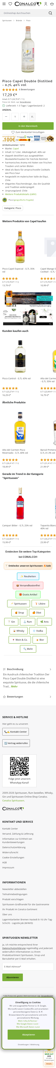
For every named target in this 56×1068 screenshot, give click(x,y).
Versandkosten (25, 102)
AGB (4, 862)
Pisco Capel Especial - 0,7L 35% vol (18, 270)
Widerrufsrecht (10, 852)
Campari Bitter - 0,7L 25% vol (17, 525)
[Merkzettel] (10, 4)
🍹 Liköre (40, 603)
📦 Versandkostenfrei (28, 585)
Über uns (7, 914)
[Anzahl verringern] (6, 116)
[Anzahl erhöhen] (24, 116)
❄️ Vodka (38, 630)
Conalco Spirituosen (13, 800)
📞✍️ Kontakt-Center (15, 731)
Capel (16, 148)
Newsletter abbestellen (14, 889)
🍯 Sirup (19, 612)
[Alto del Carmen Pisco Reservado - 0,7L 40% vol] (20, 427)
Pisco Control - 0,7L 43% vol (16, 378)
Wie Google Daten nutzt (27, 1023)
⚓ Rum (27, 621)
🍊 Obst (36, 612)
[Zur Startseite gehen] (28, 4)
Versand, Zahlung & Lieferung (17, 833)
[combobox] (22, 13)
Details (49, 1064)
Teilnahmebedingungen (14, 894)
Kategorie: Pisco (12, 208)
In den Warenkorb (28, 126)
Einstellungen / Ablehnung (28, 1044)
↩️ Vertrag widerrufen (16, 743)
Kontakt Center (10, 828)
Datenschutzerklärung (14, 847)
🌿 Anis (44, 621)
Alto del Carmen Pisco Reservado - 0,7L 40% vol (15, 451)
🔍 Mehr (28, 648)
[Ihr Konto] (46, 4)
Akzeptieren (28, 1034)
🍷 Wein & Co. (20, 639)
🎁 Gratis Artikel (28, 594)
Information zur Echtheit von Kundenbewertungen (17, 840)
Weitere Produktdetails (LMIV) (20, 194)
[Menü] (4, 4)
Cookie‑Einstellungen (13, 857)
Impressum (8, 867)
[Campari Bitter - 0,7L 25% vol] (20, 503)
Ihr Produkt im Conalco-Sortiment (19, 909)
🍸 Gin (11, 621)
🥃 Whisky (18, 630)
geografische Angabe (23, 200)
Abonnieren (12, 977)
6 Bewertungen (27, 89)
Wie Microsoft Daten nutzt (28, 1027)
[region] (28, 49)
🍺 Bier (40, 639)
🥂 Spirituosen (19, 603)
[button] (49, 1052)
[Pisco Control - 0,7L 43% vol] (20, 356)
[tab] (27, 678)
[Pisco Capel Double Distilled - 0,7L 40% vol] (28, 49)
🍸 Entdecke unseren (28, 565)
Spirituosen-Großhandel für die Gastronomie (25, 904)
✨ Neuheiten (28, 576)
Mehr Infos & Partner (27, 1021)
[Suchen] (50, 13)
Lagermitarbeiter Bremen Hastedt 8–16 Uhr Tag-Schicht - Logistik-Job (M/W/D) (27, 921)
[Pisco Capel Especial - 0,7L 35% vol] (20, 246)
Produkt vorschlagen (13, 899)
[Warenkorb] (52, 4)
